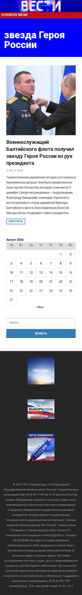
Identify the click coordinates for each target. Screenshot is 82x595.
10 (11, 272)
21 (51, 281)
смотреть (15, 221)
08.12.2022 (16, 170)
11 (21, 272)
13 (41, 272)
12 (31, 272)
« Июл (40, 307)
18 (21, 281)
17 (11, 281)
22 (60, 281)
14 (51, 272)
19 (31, 281)
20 (41, 281)
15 (60, 272)
